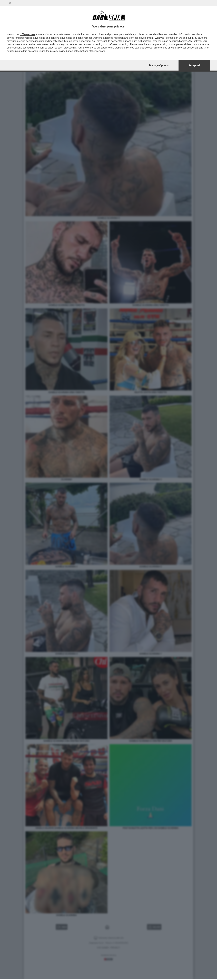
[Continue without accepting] (10, 3)
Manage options (159, 65)
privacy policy (57, 51)
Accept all (194, 65)
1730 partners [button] (27, 34)
